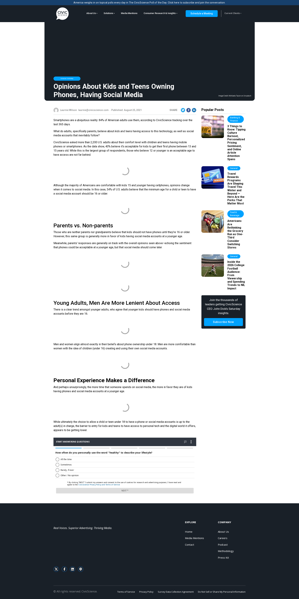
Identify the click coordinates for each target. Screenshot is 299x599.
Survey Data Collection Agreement (176, 591)
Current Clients (232, 13)
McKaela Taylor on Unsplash (240, 96)
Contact (189, 544)
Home (188, 531)
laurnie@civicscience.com (93, 110)
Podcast (223, 544)
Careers (222, 538)
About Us (91, 13)
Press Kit (223, 557)
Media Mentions (129, 13)
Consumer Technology (67, 78)
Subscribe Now (223, 322)
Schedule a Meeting (202, 13)
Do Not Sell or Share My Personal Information (222, 591)
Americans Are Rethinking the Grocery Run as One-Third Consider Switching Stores (235, 234)
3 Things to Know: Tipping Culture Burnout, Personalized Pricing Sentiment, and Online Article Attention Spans (236, 143)
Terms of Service (126, 591)
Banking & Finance (235, 119)
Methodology (226, 551)
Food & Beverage (234, 214)
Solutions (108, 13)
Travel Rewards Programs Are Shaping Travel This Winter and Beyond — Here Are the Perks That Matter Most (235, 188)
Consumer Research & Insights (160, 13)
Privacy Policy (146, 591)
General (234, 168)
